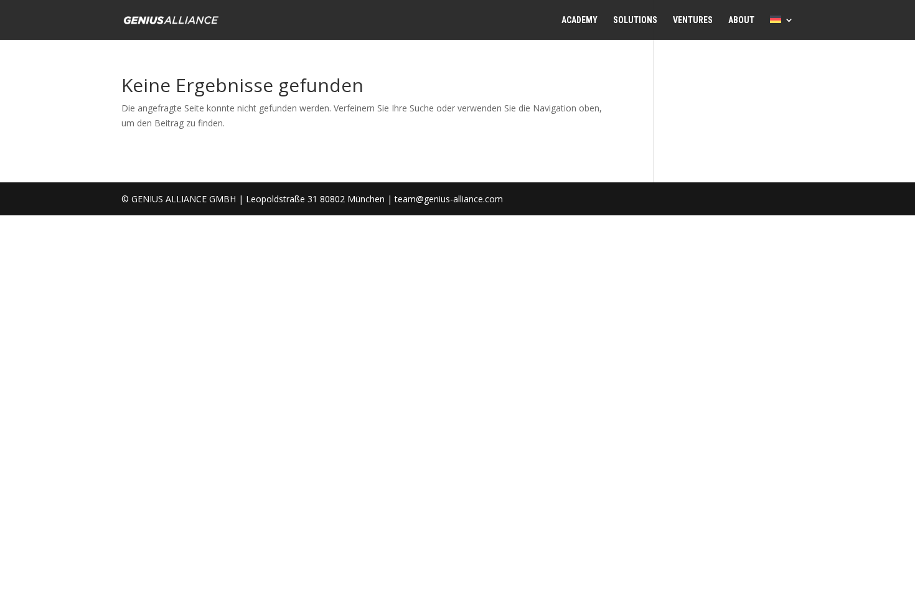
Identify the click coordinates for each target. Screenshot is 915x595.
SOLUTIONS (635, 20)
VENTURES (693, 20)
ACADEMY (579, 20)
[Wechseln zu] (782, 28)
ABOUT (741, 20)
